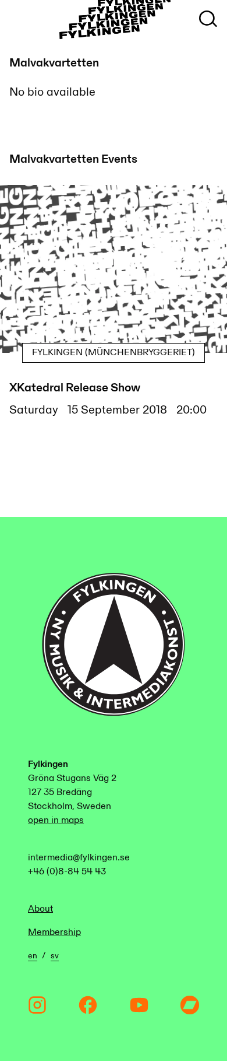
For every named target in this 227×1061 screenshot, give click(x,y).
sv (55, 956)
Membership (54, 932)
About (40, 909)
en (32, 956)
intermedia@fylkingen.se (79, 858)
